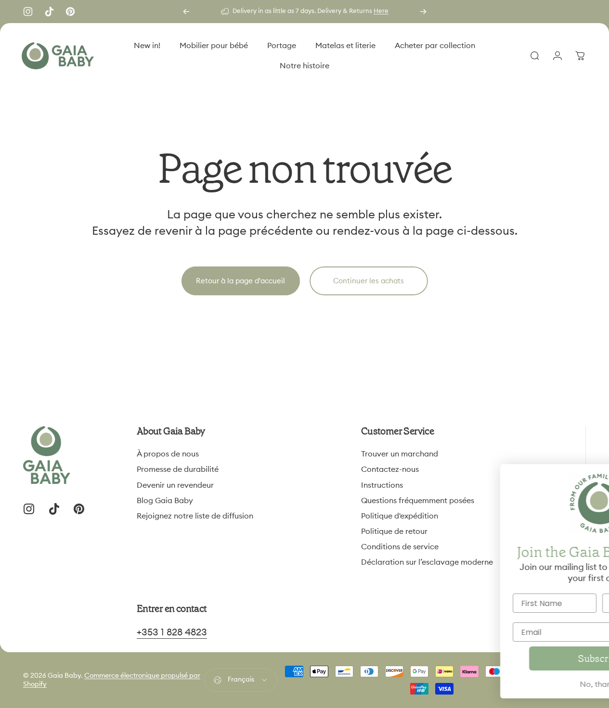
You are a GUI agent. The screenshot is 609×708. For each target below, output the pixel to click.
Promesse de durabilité (178, 469)
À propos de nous (168, 454)
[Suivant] (423, 11)
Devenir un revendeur (175, 485)
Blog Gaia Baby (165, 501)
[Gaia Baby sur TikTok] (49, 11)
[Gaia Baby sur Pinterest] (70, 11)
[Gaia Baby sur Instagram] (28, 11)
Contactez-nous (390, 469)
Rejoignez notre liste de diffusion (195, 516)
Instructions (382, 485)
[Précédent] (186, 11)
